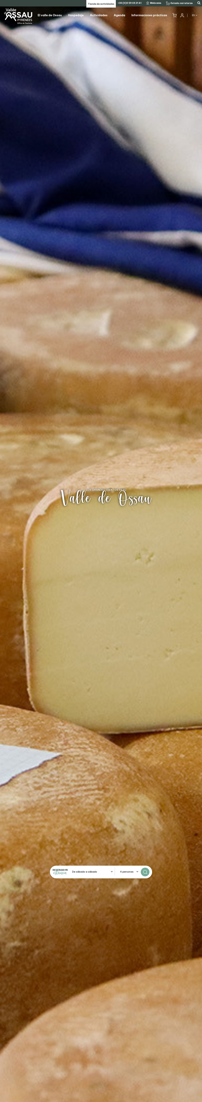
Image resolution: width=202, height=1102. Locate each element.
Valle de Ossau (106, 498)
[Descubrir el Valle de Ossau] (101, 551)
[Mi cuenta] (182, 15)
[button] (174, 15)
